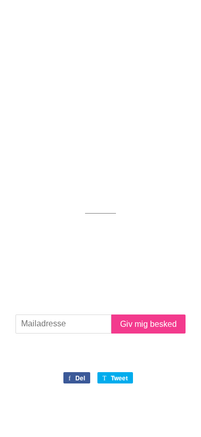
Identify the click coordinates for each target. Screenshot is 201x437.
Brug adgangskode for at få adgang (104, 20)
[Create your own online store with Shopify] (150, 415)
